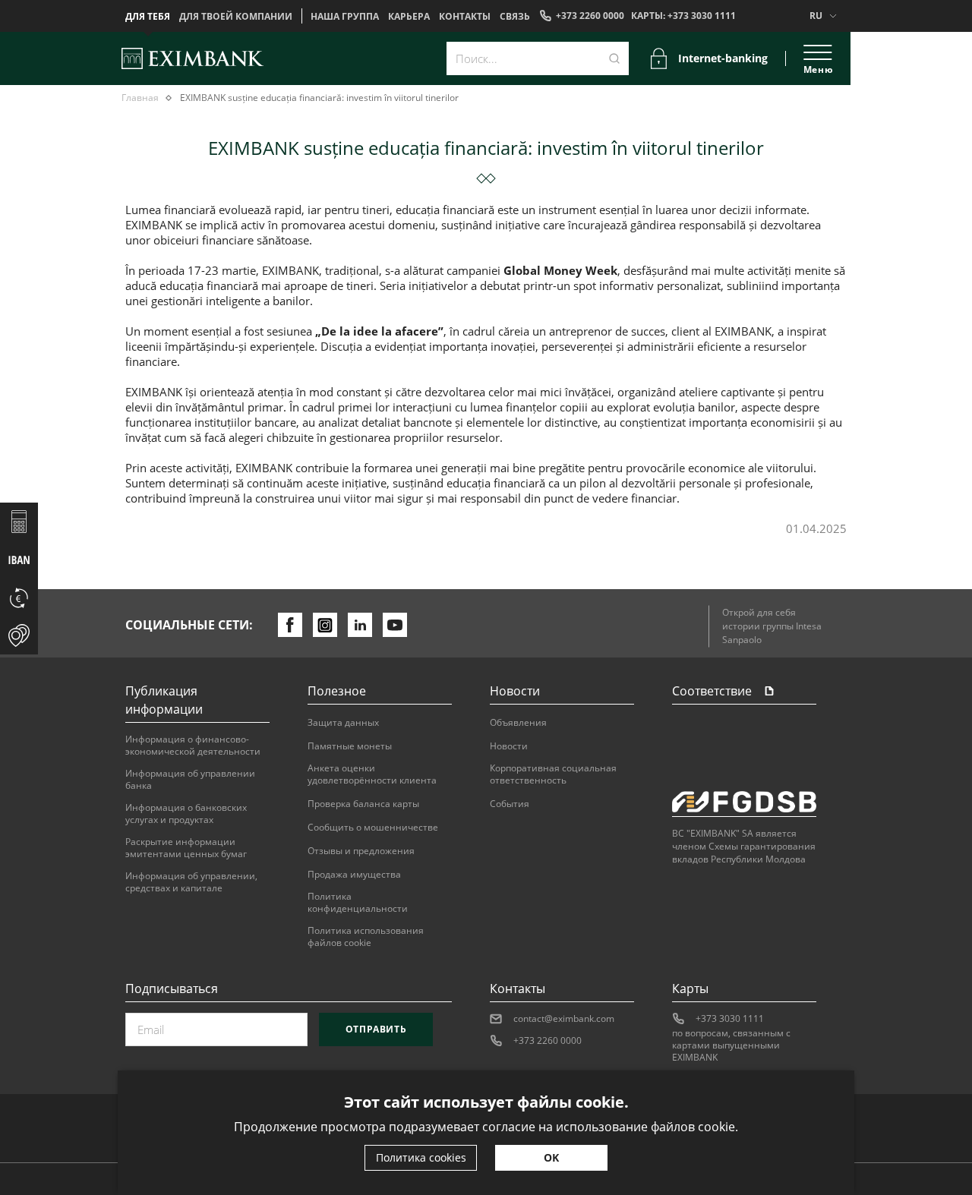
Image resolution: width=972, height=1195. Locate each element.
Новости (509, 746)
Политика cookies (421, 1157)
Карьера (409, 17)
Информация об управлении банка (190, 780)
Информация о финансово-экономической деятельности (192, 745)
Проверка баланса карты (363, 804)
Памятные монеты (350, 746)
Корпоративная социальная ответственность (553, 774)
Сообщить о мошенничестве (373, 827)
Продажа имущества (354, 875)
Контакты (465, 17)
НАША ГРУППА (345, 17)
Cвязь (515, 17)
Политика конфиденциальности (358, 903)
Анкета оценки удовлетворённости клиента (372, 774)
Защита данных (343, 723)
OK (551, 1157)
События (509, 804)
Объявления (518, 723)
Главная (140, 98)
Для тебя (147, 17)
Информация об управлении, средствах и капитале (191, 882)
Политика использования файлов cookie (366, 937)
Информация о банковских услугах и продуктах (186, 814)
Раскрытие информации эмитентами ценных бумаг (186, 848)
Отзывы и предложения (361, 851)
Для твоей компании (235, 17)
